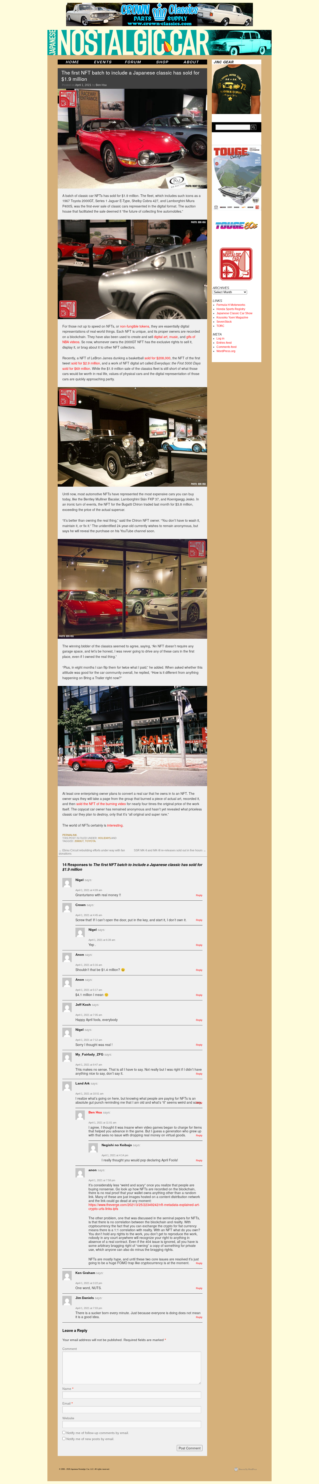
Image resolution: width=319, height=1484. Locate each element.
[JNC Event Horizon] (103, 62)
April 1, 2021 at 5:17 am (88, 989)
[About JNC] (191, 62)
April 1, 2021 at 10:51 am (89, 1093)
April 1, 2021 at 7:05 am (88, 1014)
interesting (115, 825)
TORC (220, 326)
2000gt (79, 841)
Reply (199, 895)
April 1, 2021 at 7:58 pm (102, 1180)
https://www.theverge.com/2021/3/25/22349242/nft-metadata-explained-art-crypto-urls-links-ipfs (144, 1206)
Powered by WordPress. (248, 1469)
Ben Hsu (101, 85)
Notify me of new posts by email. (90, 1439)
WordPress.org (225, 351)
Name (67, 1389)
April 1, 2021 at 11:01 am (102, 1122)
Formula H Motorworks (230, 305)
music (173, 336)
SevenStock (224, 321)
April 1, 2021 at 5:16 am (88, 964)
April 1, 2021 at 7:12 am (88, 1039)
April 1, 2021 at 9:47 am (88, 1064)
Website (68, 1418)
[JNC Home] (72, 62)
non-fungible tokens (134, 326)
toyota (90, 841)
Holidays (104, 838)
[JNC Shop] (162, 62)
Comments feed (226, 347)
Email (67, 1403)
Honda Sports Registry (230, 309)
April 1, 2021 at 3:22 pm (88, 1283)
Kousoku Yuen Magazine (232, 317)
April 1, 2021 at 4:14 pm (115, 1155)
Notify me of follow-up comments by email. (97, 1433)
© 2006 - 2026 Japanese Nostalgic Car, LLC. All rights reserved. (84, 1469)
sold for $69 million (76, 368)
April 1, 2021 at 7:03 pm (88, 1308)
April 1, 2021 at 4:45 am (88, 915)
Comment (69, 1349)
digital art (160, 336)
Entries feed (224, 342)
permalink (69, 835)
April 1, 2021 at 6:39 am (102, 939)
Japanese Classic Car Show (234, 313)
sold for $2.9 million (85, 363)
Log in (220, 338)
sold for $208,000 (157, 358)
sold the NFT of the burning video (101, 803)
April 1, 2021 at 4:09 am (88, 890)
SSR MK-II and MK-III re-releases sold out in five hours (170, 850)
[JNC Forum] (134, 62)
